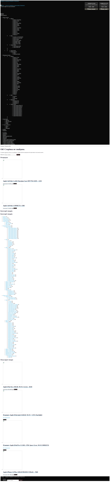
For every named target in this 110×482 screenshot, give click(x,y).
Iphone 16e (10, 338)
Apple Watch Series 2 (17, 114)
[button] (4, 15)
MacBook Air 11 (11, 293)
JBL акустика (8, 121)
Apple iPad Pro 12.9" (12, 311)
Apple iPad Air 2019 (12, 305)
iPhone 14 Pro (16, 70)
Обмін (4, 129)
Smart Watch (13, 50)
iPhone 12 (15, 80)
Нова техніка (6, 17)
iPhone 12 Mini (11, 253)
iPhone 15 (15, 31)
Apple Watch (13, 44)
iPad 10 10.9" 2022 (17, 40)
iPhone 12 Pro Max (17, 78)
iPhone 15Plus (16, 66)
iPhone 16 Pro (16, 24)
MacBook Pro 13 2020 (10, 352)
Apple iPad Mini (11, 309)
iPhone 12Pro (11, 256)
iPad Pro (15, 96)
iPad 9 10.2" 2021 (17, 43)
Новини (5, 130)
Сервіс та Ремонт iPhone (8, 142)
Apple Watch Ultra (17, 46)
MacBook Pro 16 (9, 353)
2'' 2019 (9, 301)
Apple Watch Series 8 (17, 107)
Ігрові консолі (14, 51)
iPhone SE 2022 (16, 86)
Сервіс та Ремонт (7, 124)
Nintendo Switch (16, 54)
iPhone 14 (15, 32)
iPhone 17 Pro (16, 20)
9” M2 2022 (10, 303)
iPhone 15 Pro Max (17, 27)
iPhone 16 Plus (16, 25)
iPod (6, 288)
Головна (5, 132)
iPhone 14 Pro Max (17, 68)
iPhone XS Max (16, 89)
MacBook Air (16, 101)
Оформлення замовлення (8, 140)
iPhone (12, 18)
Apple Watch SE (16, 47)
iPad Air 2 (10, 241)
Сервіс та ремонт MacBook (9, 144)
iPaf (9, 246)
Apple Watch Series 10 (17, 105)
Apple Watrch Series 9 (17, 106)
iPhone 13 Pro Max (17, 73)
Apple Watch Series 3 (17, 113)
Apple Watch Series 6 (17, 109)
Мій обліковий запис (7, 136)
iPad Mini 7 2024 (16, 42)
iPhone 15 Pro (16, 28)
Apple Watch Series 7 (17, 108)
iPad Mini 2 (10, 244)
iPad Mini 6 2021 (16, 41)
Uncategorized (6, 220)
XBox (14, 52)
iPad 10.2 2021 (11, 313)
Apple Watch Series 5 (17, 112)
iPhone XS (15, 90)
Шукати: (2, 154)
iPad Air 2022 (16, 39)
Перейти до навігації (5, 1)
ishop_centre (104, 9)
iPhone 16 (15, 26)
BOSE (7, 123)
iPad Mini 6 (10, 314)
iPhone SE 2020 (16, 87)
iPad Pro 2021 (11, 319)
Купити (15, 183)
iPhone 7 (15, 93)
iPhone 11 (15, 84)
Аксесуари (5, 119)
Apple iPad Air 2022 (12, 308)
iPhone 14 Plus (16, 33)
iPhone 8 (15, 92)
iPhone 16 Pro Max (17, 23)
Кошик (4, 134)
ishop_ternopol (91, 9)
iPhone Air (15, 22)
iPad (11, 35)
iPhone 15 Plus (16, 30)
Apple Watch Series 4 (17, 111)
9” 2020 (9, 302)
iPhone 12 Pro (16, 79)
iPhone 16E (15, 63)
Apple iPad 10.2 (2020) (13, 304)
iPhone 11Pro (16, 83)
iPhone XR (15, 88)
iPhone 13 (15, 34)
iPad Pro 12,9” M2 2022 (18, 36)
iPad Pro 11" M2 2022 (17, 38)
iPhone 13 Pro (16, 74)
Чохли (7, 122)
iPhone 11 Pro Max (17, 82)
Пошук (18, 154)
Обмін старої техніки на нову (9, 139)
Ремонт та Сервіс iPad (8, 141)
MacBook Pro (16, 100)
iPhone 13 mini (16, 76)
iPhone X (15, 91)
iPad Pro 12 (10, 318)
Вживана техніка (6, 55)
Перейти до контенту (14, 1)
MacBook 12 (16, 103)
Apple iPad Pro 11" (12, 310)
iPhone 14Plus (16, 71)
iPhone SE (10, 343)
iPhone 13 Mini (11, 260)
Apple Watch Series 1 (17, 115)
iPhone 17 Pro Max (17, 19)
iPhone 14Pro (11, 328)
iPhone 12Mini (16, 81)
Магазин (5, 137)
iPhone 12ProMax (11, 257)
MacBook (13, 99)
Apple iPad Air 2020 (12, 306)
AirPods (7, 120)
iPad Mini (15, 98)
